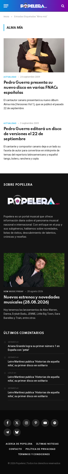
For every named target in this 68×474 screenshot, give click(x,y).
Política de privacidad (40, 449)
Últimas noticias (47, 444)
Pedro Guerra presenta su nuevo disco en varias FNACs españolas (31, 88)
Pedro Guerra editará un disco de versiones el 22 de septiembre (32, 134)
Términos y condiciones (34, 454)
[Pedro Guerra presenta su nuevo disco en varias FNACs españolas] (34, 55)
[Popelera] (34, 6)
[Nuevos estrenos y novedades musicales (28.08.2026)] (34, 270)
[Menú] (6, 6)
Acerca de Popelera (19, 444)
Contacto (15, 449)
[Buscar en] (62, 6)
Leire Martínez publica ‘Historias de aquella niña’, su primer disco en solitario (33, 363)
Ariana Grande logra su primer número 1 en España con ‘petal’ (34, 348)
